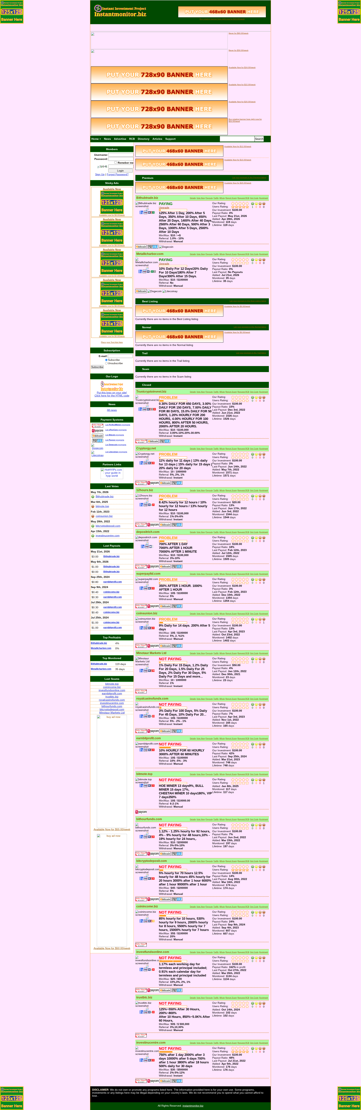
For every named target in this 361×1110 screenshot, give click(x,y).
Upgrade (164, 207)
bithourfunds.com (149, 819)
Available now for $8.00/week (112, 245)
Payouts (209, 198)
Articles (157, 138)
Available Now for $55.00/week (112, 829)
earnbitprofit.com (148, 738)
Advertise (120, 138)
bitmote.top (144, 774)
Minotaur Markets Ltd (151, 653)
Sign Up (100, 174)
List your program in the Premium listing (249, 177)
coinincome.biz (147, 906)
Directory (143, 138)
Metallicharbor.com (149, 253)
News (107, 138)
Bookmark (263, 198)
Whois (222, 198)
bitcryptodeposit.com (151, 860)
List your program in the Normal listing (250, 327)
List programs (117, 425)
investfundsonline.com (152, 951)
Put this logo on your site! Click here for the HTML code (112, 394)
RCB (132, 138)
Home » (96, 138)
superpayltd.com (148, 573)
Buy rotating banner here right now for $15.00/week (222, 19)
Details (193, 198)
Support (170, 138)
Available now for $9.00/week (112, 215)
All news (112, 410)
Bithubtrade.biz (147, 197)
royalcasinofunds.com (152, 698)
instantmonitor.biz (193, 1105)
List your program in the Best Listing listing (248, 301)
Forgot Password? (118, 174)
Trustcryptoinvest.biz (151, 391)
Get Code (254, 198)
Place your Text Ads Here (112, 342)
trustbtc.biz (144, 997)
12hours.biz (144, 490)
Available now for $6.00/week (112, 306)
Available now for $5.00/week (112, 336)
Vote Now (200, 198)
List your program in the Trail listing (251, 353)
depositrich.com (147, 531)
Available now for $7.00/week (112, 276)
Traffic (216, 198)
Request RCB (243, 198)
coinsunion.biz (146, 613)
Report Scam (231, 198)
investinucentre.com (150, 1042)
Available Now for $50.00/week (112, 948)
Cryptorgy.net (146, 448)
